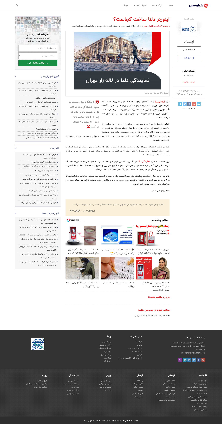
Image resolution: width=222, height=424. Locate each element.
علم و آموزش (170, 380)
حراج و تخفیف (42, 380)
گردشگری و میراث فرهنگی (165, 393)
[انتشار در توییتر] (185, 104)
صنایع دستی (138, 396)
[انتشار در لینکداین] (199, 104)
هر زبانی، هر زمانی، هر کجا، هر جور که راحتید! (39, 179)
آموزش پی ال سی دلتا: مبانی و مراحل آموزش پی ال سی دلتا (37, 116)
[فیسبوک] (199, 360)
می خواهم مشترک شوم (37, 63)
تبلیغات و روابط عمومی (166, 400)
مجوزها (139, 345)
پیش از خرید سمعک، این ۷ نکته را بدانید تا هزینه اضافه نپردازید (38, 229)
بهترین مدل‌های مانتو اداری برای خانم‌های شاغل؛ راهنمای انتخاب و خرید (38, 241)
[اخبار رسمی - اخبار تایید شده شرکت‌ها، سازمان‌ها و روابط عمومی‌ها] (199, 5)
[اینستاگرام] (180, 360)
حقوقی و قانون (169, 390)
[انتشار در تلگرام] (180, 104)
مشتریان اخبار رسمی (134, 348)
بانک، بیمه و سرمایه (199, 406)
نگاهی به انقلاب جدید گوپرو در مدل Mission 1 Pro (37, 235)
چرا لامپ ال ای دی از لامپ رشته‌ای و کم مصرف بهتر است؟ (37, 197)
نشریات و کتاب (137, 383)
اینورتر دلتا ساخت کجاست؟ (46, 129)
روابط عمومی (106, 341)
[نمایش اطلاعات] (189, 82)
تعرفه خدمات (140, 5)
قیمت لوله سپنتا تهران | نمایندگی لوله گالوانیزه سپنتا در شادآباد (37, 92)
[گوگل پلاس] (203, 360)
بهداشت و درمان (169, 383)
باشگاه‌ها (107, 390)
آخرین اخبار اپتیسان (50, 76)
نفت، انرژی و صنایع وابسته (197, 387)
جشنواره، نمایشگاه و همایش (36, 383)
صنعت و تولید (202, 393)
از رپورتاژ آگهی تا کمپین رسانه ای (130, 358)
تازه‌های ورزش (106, 380)
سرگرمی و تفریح (73, 390)
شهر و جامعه (170, 387)
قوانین (139, 354)
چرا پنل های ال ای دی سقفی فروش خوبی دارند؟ (38, 202)
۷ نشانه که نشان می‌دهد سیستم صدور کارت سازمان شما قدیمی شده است (37, 221)
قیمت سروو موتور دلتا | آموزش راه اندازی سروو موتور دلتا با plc (37, 84)
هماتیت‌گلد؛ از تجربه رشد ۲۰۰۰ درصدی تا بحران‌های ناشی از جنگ (37, 248)
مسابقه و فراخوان (40, 387)
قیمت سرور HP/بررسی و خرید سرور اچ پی (41, 174)
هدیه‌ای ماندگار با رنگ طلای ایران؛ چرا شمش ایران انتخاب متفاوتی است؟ (38, 256)
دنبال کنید (188, 58)
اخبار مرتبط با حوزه (50, 213)
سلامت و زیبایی (73, 380)
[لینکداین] (189, 360)
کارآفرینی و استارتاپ (199, 383)
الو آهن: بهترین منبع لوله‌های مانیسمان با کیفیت (38, 133)
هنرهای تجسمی (137, 393)
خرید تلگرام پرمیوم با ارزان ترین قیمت (42, 190)
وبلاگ (125, 5)
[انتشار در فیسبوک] (189, 104)
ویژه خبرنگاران (106, 354)
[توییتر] (194, 360)
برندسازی (107, 351)
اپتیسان (189, 41)
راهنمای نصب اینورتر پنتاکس (45, 98)
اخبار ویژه (54, 148)
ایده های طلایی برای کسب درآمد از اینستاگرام (40, 166)
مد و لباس (75, 387)
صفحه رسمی (188, 49)
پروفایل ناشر (89, 211)
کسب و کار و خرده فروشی (145, 315)
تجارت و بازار (164, 315)
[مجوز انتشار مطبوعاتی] (37, 344)
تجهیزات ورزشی (105, 387)
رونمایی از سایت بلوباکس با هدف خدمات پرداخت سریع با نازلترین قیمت (38, 185)
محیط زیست (170, 396)
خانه (171, 5)
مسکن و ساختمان (200, 409)
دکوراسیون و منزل (72, 393)
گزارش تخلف (75, 211)
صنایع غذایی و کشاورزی (198, 400)
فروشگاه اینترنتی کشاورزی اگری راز (43, 162)
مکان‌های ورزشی (105, 383)
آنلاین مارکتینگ (105, 345)
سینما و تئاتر (138, 387)
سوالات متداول (136, 351)
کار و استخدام (202, 403)
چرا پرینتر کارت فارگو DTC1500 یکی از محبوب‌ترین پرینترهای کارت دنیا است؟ (38, 263)
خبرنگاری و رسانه (105, 348)
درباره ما (139, 341)
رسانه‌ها (140, 380)
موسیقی (140, 390)
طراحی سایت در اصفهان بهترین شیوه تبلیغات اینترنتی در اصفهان (39, 156)
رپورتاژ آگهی (107, 361)
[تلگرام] (185, 360)
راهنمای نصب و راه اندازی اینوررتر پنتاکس (41, 137)
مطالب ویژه (107, 358)
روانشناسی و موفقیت (71, 383)
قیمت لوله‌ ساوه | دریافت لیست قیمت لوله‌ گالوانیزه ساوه (37, 123)
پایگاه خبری (157, 5)
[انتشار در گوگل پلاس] (194, 104)
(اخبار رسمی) (148, 26)
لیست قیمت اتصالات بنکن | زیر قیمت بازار (40, 102)
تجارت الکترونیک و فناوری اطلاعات (194, 390)
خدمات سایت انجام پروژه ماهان (44, 170)
